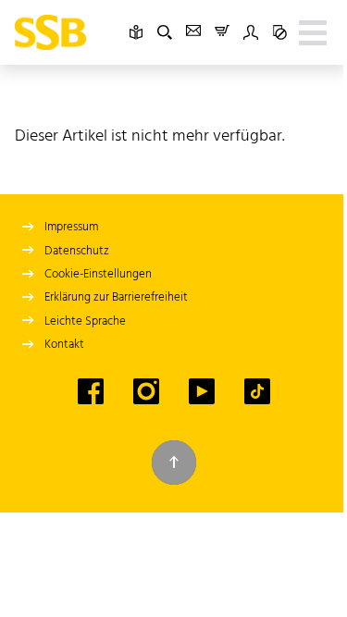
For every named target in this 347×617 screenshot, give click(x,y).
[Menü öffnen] (312, 32)
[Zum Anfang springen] (174, 462)
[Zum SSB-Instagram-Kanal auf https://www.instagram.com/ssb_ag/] (146, 391)
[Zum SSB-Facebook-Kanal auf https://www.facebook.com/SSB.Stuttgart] (91, 391)
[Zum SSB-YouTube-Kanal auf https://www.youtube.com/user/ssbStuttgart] (202, 391)
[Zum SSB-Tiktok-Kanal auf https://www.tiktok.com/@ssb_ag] (257, 391)
